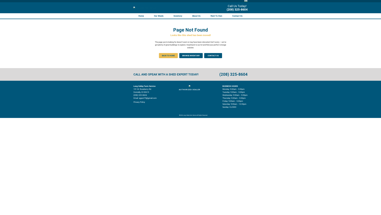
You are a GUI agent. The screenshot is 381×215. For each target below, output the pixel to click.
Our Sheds (159, 16)
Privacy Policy (139, 102)
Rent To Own (216, 16)
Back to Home (168, 56)
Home (141, 16)
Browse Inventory (191, 56)
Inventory (178, 16)
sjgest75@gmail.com (148, 98)
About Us (196, 16)
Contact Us (237, 16)
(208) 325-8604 (237, 9)
